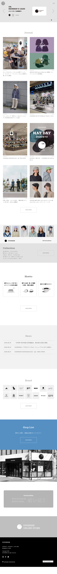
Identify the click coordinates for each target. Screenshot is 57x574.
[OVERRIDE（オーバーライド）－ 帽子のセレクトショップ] (3, 3)
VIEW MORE (28, 209)
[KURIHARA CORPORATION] (8, 561)
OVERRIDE (5, 552)
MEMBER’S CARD (6, 548)
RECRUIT (10, 546)
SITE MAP (16, 546)
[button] (4, 11)
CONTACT (4, 546)
